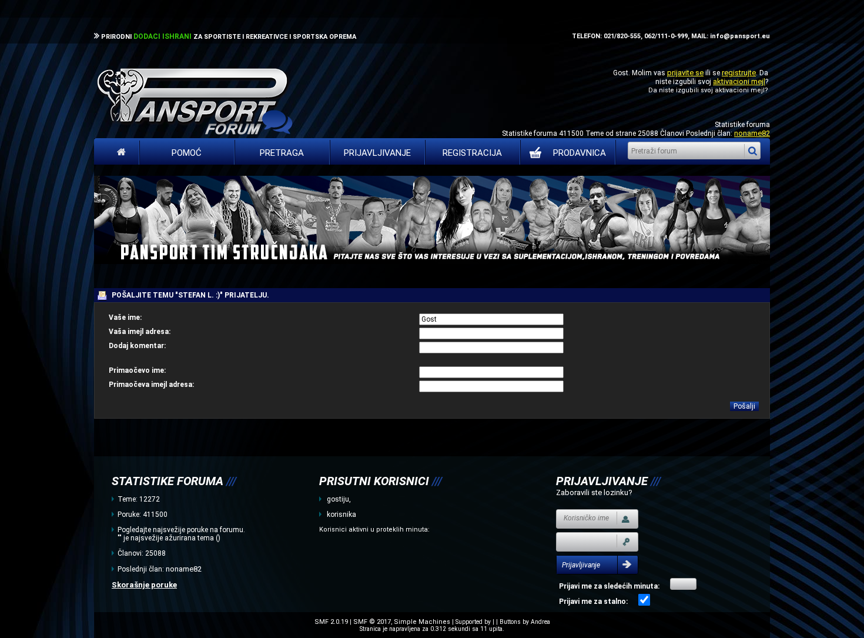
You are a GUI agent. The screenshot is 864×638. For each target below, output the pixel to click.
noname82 (752, 133)
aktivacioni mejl (739, 81)
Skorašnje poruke (144, 584)
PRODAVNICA (579, 153)
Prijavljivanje (377, 153)
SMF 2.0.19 (331, 622)
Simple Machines (422, 622)
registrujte (739, 72)
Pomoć (187, 153)
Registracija (472, 153)
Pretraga (282, 153)
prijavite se (685, 72)
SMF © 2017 (372, 622)
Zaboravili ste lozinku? (594, 492)
